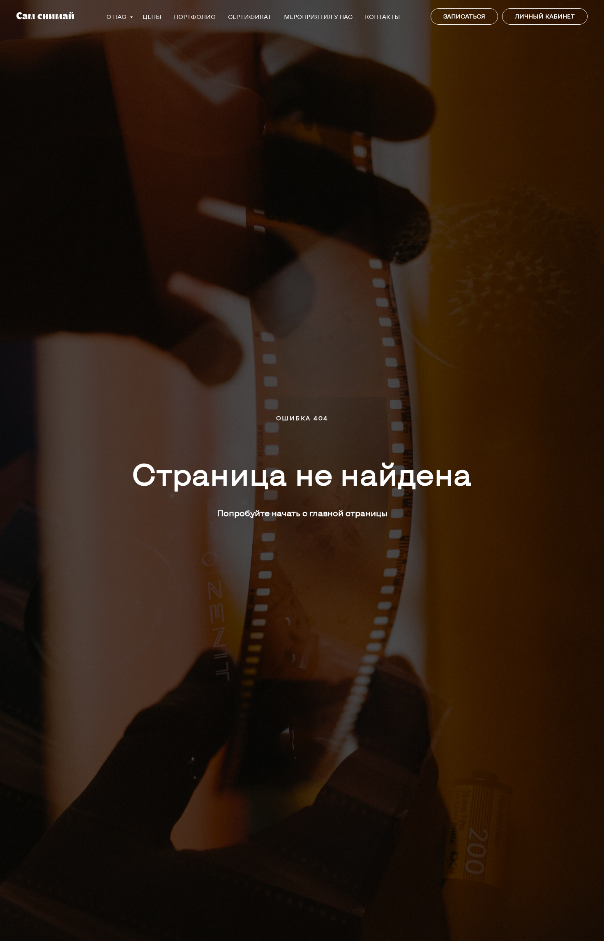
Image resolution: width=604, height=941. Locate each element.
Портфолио (195, 16)
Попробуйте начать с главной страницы (302, 513)
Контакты (382, 16)
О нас (117, 16)
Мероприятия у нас (318, 16)
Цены (152, 16)
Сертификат (250, 16)
